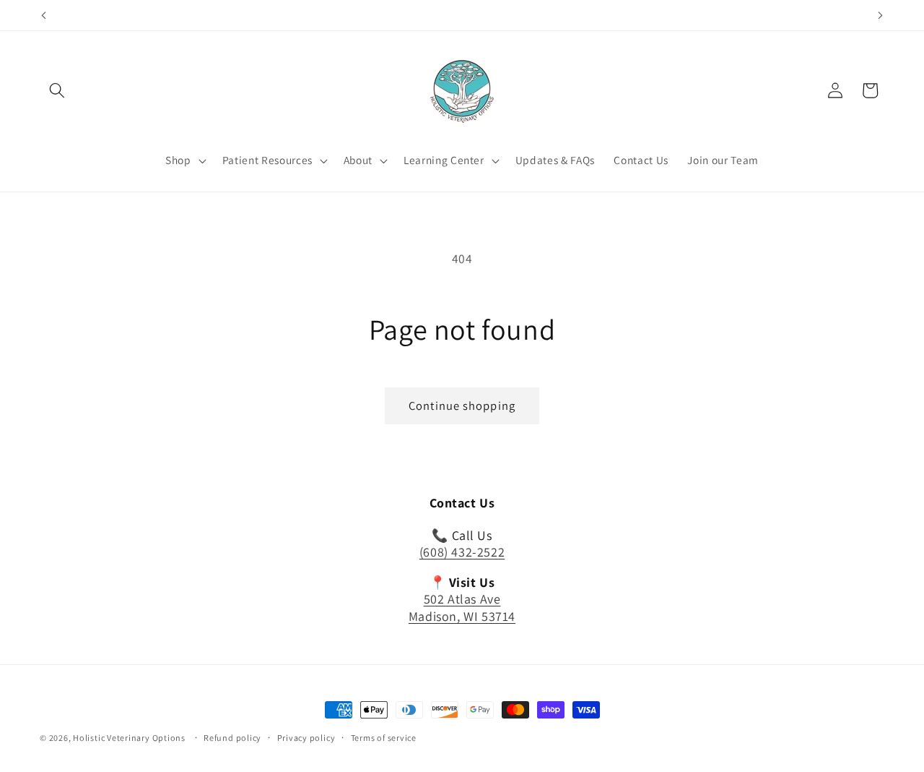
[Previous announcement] (44, 15)
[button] (57, 90)
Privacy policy (306, 737)
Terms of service (384, 737)
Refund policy (232, 737)
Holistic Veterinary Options (129, 737)
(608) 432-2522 (462, 552)
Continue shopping (462, 405)
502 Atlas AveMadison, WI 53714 (462, 608)
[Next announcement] (881, 15)
